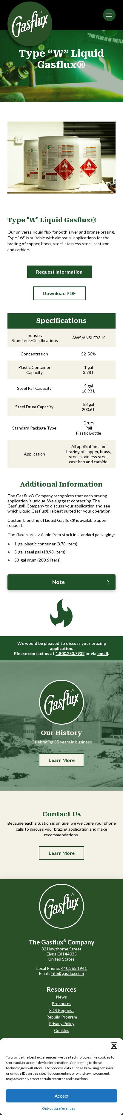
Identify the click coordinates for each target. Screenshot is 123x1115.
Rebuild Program (61, 1016)
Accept (61, 1096)
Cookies (61, 1030)
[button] (114, 1046)
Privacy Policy (61, 1023)
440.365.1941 (74, 968)
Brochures (61, 1003)
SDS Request (61, 1010)
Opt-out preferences (58, 1108)
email (102, 653)
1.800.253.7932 (70, 653)
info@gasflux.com (67, 973)
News (61, 996)
